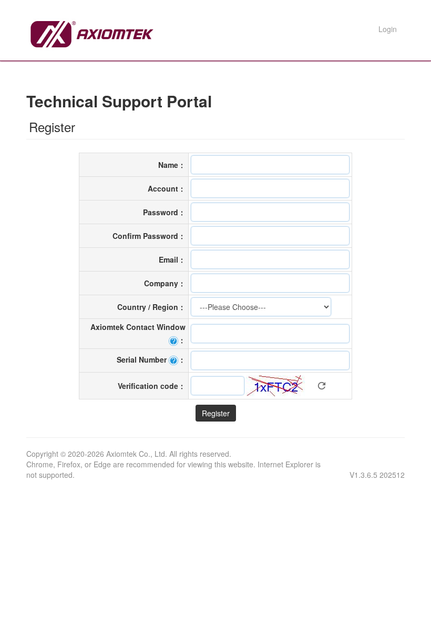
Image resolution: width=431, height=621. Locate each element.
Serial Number (142, 359)
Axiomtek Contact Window (138, 327)
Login (387, 29)
